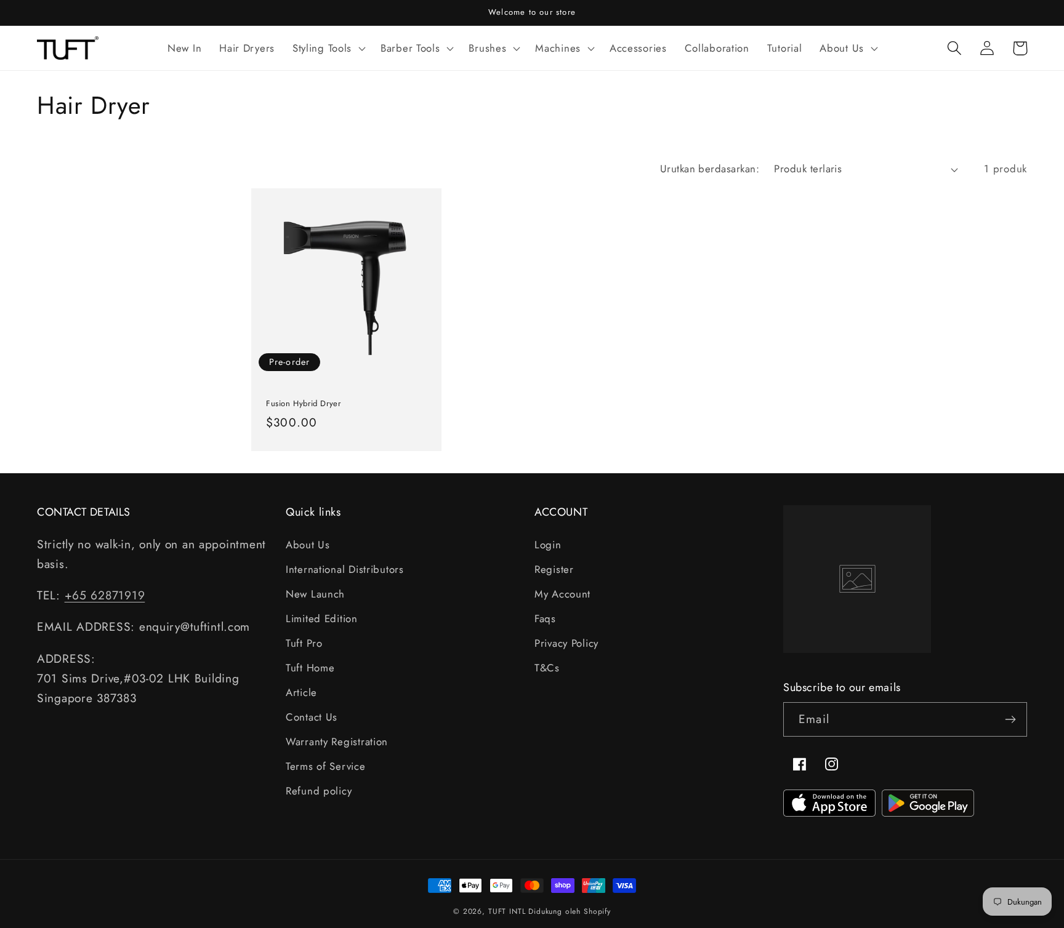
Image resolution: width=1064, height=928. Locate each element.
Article (301, 692)
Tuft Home (310, 667)
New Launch (315, 593)
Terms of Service (326, 766)
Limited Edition (322, 618)
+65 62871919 (105, 595)
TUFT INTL (507, 911)
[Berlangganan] (1010, 719)
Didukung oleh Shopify (569, 911)
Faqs (545, 618)
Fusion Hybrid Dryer (303, 404)
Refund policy (319, 790)
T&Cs (547, 667)
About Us (308, 544)
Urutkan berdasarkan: (710, 168)
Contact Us (311, 717)
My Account (562, 593)
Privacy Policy (566, 643)
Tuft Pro (304, 643)
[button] (327, 48)
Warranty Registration (337, 741)
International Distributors (345, 569)
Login (548, 544)
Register (554, 569)
